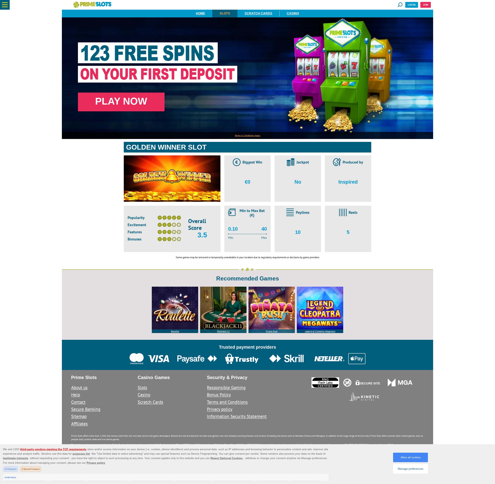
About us (79, 387)
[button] (5, 5)
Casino (293, 13)
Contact (78, 402)
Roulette (175, 331)
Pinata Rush (272, 331)
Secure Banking (85, 409)
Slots (225, 13)
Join (425, 4)
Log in (412, 4)
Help (75, 394)
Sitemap (79, 416)
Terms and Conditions (227, 402)
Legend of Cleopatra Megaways (320, 331)
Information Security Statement (237, 416)
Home (200, 13)
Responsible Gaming (226, 387)
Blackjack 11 (223, 331)
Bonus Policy (219, 394)
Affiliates (79, 423)
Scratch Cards (258, 13)
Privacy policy (219, 409)
